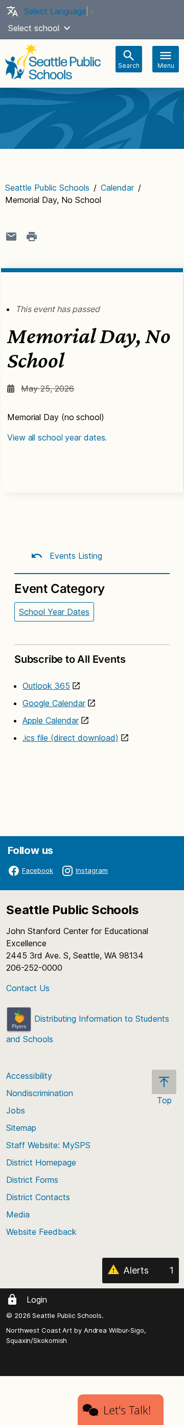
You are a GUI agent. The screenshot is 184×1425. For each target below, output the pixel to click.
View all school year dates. (57, 437)
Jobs (15, 1110)
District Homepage (41, 1162)
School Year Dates (54, 612)
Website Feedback (41, 1232)
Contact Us (28, 988)
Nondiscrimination (39, 1093)
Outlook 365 (46, 686)
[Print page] (32, 236)
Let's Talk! (127, 1409)
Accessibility (29, 1076)
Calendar (117, 188)
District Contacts (38, 1197)
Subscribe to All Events (69, 659)
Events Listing (74, 556)
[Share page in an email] (11, 236)
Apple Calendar (50, 720)
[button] (67, 28)
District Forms (32, 1180)
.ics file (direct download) (70, 738)
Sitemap (21, 1128)
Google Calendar (53, 703)
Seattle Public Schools (47, 188)
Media (18, 1214)
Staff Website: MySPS (48, 1145)
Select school (33, 28)
